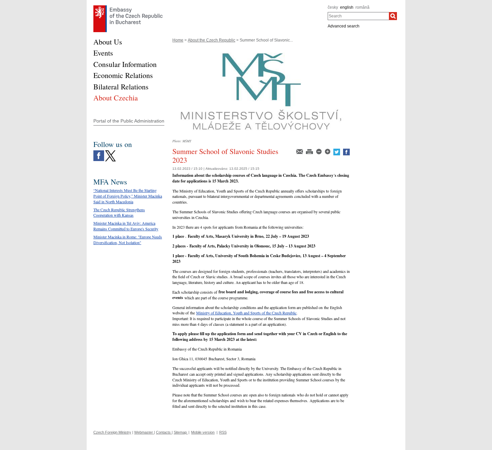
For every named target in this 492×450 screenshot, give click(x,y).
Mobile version (203, 432)
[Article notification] (300, 151)
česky (333, 7)
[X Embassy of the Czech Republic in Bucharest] (110, 152)
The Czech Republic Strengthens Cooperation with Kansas (119, 212)
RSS (223, 432)
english (346, 7)
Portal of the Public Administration (128, 121)
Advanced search (343, 26)
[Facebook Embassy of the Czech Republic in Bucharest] (98, 152)
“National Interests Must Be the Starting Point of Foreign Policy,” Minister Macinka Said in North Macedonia (127, 196)
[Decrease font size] (319, 151)
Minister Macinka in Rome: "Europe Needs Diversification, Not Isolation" (127, 239)
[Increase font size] (328, 151)
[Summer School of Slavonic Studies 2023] (261, 49)
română (362, 7)
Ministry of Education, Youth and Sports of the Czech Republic (246, 312)
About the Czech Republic (211, 40)
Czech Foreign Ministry (112, 432)
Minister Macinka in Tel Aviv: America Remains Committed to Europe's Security (125, 225)
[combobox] (358, 16)
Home (177, 40)
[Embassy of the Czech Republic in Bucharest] (128, 7)
